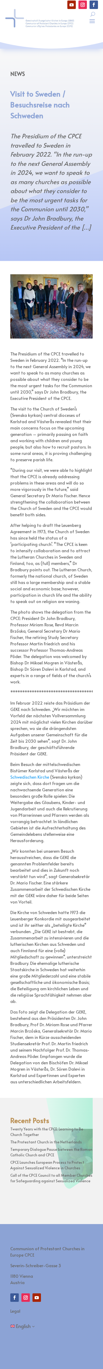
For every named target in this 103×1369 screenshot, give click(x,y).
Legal (15, 1311)
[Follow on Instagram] (82, 5)
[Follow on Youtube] (71, 5)
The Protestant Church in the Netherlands (46, 1141)
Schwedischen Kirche (29, 777)
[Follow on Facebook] (94, 5)
